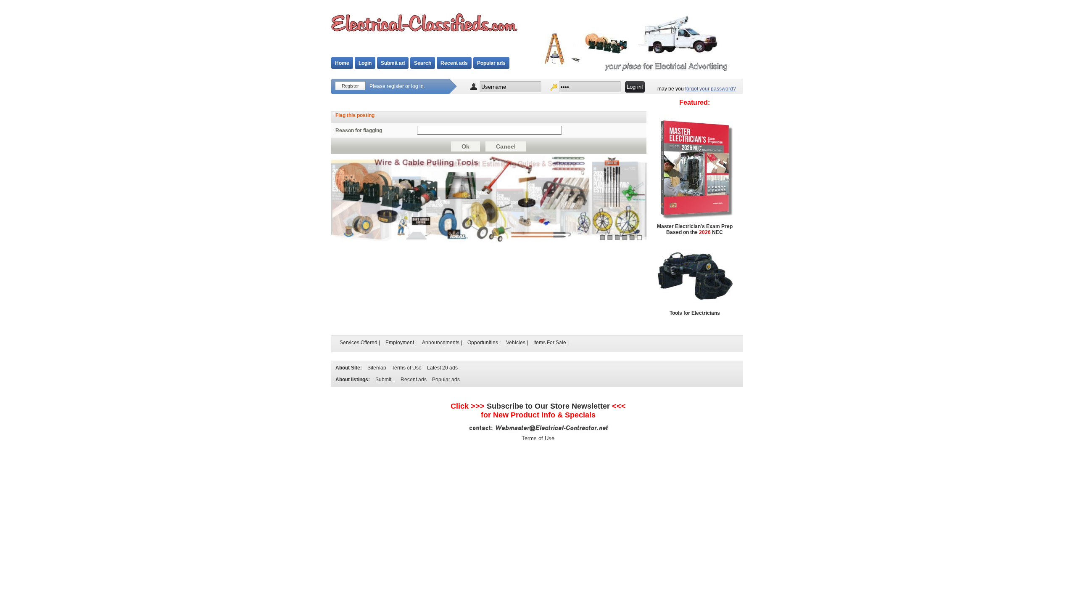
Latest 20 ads (442, 368)
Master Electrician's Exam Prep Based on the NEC (695, 229)
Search (422, 63)
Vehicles (515, 343)
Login (365, 63)
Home (342, 63)
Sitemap (376, 368)
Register (350, 85)
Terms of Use (407, 368)
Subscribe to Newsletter (548, 406)
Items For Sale (549, 343)
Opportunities (482, 343)
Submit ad (393, 63)
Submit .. (385, 380)
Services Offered (358, 343)
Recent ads (454, 63)
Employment (399, 343)
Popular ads (491, 63)
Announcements (440, 343)
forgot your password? (710, 89)
